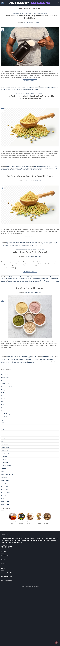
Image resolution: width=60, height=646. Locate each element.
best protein (34, 357)
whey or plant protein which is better (29, 89)
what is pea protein (36, 245)
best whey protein (23, 278)
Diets (20, 173)
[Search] (58, 2)
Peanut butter (5, 447)
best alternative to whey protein (22, 357)
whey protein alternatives (7, 362)
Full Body (4, 405)
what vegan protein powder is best (24, 281)
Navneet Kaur (37, 180)
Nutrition (33, 173)
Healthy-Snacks (5, 417)
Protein (38, 13)
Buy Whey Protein (6, 576)
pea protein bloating (52, 168)
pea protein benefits (42, 168)
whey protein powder (44, 281)
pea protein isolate (39, 244)
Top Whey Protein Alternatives (30, 288)
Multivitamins (5, 432)
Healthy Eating (26, 173)
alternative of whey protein (48, 356)
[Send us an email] (8, 546)
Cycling (3, 392)
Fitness (3, 402)
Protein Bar (4, 462)
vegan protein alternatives (13, 89)
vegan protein (27, 169)
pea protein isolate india (50, 244)
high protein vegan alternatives (13, 87)
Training (3, 483)
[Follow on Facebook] (2, 546)
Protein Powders (16, 13)
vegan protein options (36, 169)
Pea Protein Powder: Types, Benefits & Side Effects (30, 176)
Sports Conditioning (7, 474)
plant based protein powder (51, 278)
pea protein (23, 87)
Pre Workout (5, 453)
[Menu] (2, 3)
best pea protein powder (52, 166)
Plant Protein (32, 13)
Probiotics (4, 456)
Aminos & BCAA (5, 377)
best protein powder (42, 357)
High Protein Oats (6, 420)
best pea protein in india (40, 166)
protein (19, 280)
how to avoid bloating (6, 168)
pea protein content (30, 244)
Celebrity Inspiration (7, 386)
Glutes (3, 411)
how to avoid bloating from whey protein (21, 168)
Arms (2, 380)
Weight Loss (39, 173)
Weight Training (5, 492)
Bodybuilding (5, 383)
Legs (2, 426)
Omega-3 (4, 438)
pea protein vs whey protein (17, 169)
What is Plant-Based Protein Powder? (30, 252)
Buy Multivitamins (6, 580)
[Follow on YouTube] (11, 546)
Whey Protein (44, 13)
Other (3, 441)
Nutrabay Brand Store (7, 573)
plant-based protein (12, 280)
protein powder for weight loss (36, 280)
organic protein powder (33, 278)
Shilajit (3, 471)
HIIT (2, 423)
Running (3, 468)
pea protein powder (31, 87)
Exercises (4, 398)
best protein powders (52, 357)
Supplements (40, 93)
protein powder (25, 280)
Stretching (4, 477)
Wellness (45, 173)
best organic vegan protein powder (43, 276)
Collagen (3, 389)
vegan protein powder (10, 281)
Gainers (23, 285)
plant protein (4, 280)
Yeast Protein (5, 501)
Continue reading (30, 80)
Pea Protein (25, 13)
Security (3, 563)
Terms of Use (5, 555)
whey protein (36, 281)
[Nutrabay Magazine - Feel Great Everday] (30, 3)
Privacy (3, 559)
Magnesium (4, 429)
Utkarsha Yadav (38, 22)
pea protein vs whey (13, 245)
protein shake (31, 361)
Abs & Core (4, 374)
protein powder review (49, 280)
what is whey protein (46, 361)
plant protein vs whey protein (43, 87)
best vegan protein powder (12, 278)
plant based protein (20, 359)
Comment (56, 281)
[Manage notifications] (56, 642)
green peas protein (46, 242)
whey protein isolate (19, 362)
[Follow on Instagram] (5, 546)
